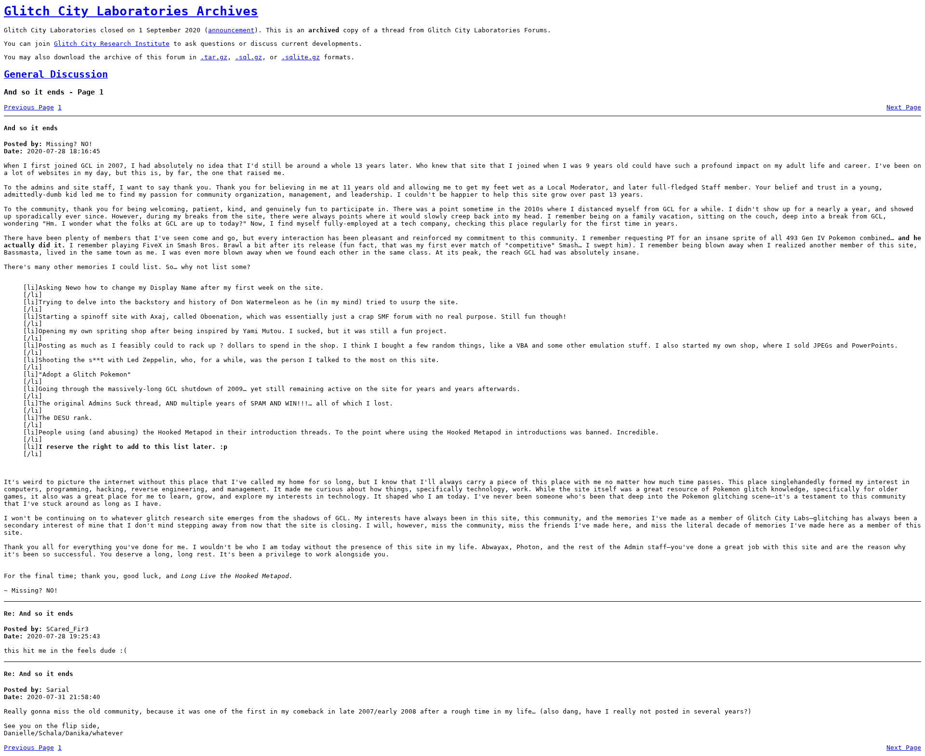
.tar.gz (213, 57)
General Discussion (56, 74)
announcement (231, 30)
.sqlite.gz (300, 57)
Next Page (903, 107)
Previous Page (29, 107)
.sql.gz (248, 57)
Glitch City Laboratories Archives (131, 11)
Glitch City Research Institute (112, 43)
